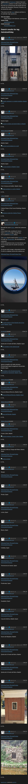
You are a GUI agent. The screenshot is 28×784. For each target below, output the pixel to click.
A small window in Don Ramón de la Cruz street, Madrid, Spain (14, 327)
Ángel (6, 37)
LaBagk (3, 173)
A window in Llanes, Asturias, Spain (10, 83)
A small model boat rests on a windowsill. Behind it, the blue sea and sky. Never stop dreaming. (14, 305)
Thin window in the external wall (9, 350)
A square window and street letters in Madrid (12, 127)
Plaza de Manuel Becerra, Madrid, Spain (11, 398)
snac (13, 12)
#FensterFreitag (14, 42)
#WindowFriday (5, 42)
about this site (4, 782)
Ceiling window (5, 462)
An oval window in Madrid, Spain (9, 170)
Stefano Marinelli (5, 130)
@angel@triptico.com (9, 25)
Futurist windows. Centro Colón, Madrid (11, 439)
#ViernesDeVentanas (6, 44)
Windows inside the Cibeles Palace (10, 216)
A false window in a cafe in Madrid (10, 192)
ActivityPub (6, 3)
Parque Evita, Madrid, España (9, 726)
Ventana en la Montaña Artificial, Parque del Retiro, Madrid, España (12, 777)
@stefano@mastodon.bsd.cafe (11, 224)
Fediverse (12, 2)
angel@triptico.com (9, 22)
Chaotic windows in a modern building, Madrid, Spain (13, 106)
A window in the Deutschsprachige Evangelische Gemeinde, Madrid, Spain (14, 376)
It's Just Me (3, 331)
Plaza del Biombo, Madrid (8, 417)
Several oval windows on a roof (9, 149)
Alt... (3, 83)
